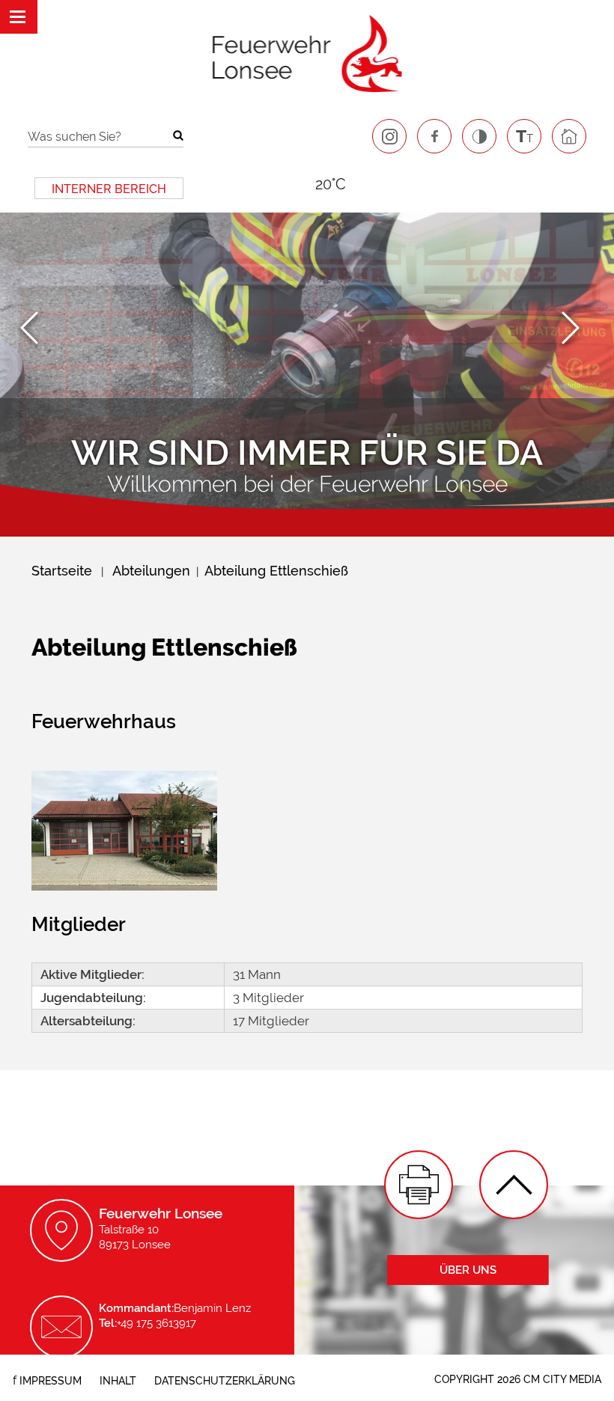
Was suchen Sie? (74, 136)
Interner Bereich (109, 189)
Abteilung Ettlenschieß (276, 571)
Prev (36, 329)
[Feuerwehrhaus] (124, 886)
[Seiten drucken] (418, 1184)
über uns (468, 1270)
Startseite (61, 571)
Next (577, 329)
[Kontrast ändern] (479, 136)
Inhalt (118, 1381)
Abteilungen (151, 571)
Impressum (50, 1381)
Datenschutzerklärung (224, 1381)
